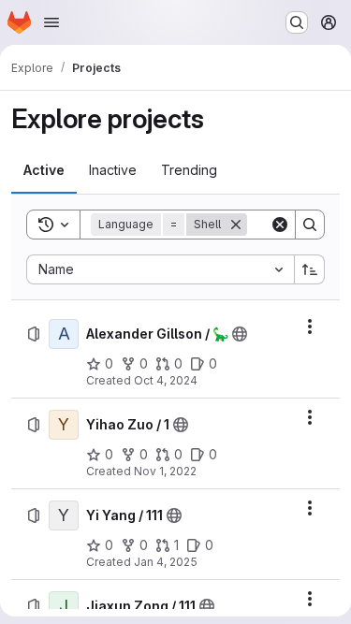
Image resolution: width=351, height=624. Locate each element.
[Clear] (280, 224)
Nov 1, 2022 (165, 471)
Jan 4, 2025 (165, 562)
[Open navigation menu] (51, 22)
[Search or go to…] (296, 22)
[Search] (310, 224)
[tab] (44, 170)
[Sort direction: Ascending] (310, 269)
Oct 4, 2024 (165, 380)
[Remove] (236, 224)
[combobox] (160, 269)
